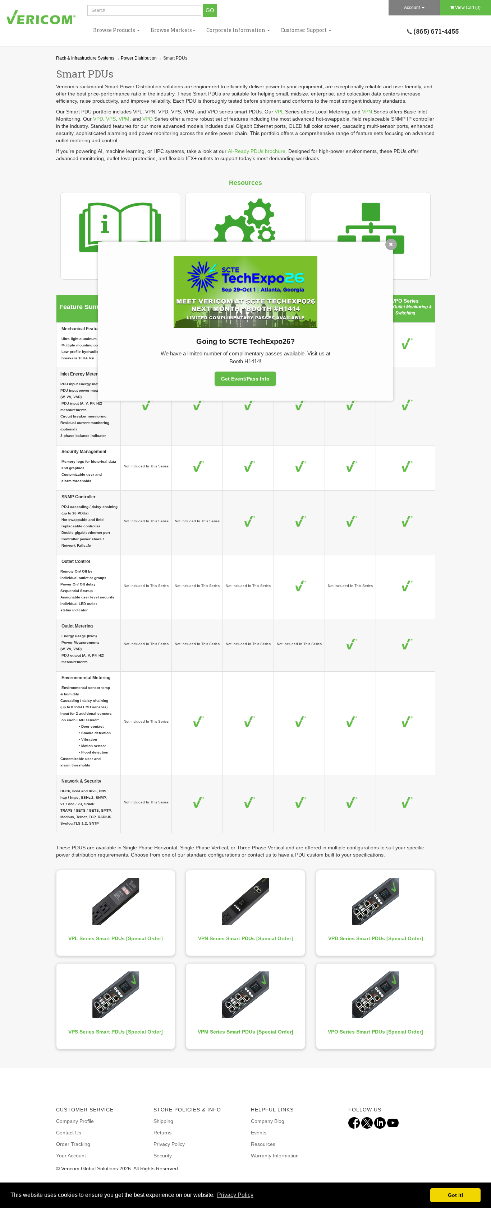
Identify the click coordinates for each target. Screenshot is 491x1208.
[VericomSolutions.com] (40, 17)
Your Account (71, 1155)
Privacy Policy (169, 1144)
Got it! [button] (455, 1195)
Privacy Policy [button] (235, 1195)
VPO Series (405, 301)
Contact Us (68, 1132)
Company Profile (75, 1121)
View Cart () (468, 7)
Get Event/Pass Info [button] (245, 379)
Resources (263, 1144)
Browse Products (114, 30)
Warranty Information (275, 1155)
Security (162, 1155)
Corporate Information (236, 30)
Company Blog (267, 1121)
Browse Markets (171, 30)
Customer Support (304, 30)
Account (412, 7)
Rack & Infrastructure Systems (85, 58)
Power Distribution (139, 58)
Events (258, 1132)
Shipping (163, 1121)
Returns (162, 1132)
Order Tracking (73, 1144)
